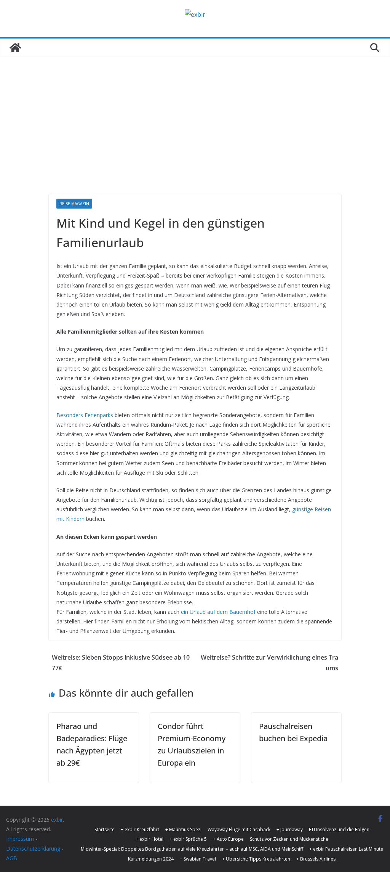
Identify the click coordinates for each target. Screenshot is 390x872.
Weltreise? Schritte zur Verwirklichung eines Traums (269, 663)
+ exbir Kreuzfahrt (140, 829)
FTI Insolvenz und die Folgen (339, 829)
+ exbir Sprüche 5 (188, 839)
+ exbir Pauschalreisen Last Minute (346, 849)
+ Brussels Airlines (316, 859)
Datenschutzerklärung (33, 848)
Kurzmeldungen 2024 (151, 859)
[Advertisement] (195, 114)
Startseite (104, 829)
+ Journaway (290, 829)
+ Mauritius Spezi (183, 829)
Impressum (20, 838)
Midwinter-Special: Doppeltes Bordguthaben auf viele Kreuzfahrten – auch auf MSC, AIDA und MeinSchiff (192, 849)
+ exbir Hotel (149, 839)
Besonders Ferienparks (84, 415)
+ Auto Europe (228, 839)
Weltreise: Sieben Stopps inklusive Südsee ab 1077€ (121, 663)
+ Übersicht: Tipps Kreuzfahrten (256, 859)
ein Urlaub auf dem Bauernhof (218, 611)
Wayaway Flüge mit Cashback (239, 829)
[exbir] (15, 48)
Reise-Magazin (74, 203)
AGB (11, 858)
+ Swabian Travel (198, 859)
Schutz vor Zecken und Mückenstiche (289, 839)
